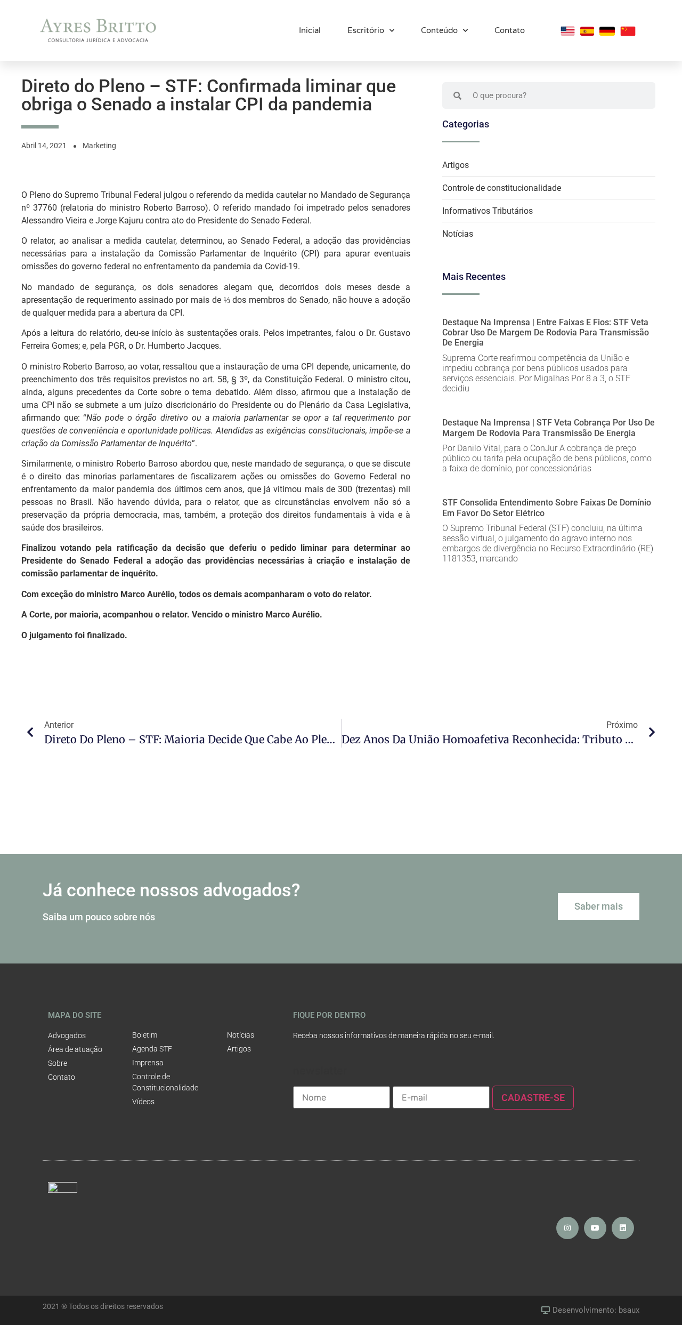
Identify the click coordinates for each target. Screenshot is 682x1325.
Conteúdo (439, 30)
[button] (598, 906)
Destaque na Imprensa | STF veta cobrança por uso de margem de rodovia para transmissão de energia (548, 427)
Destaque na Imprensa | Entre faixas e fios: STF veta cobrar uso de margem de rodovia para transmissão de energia (545, 332)
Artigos (455, 165)
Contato (509, 30)
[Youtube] (595, 1228)
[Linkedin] (623, 1228)
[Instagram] (567, 1228)
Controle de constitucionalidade (501, 188)
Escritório (365, 30)
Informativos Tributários (487, 211)
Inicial (310, 30)
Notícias (457, 234)
